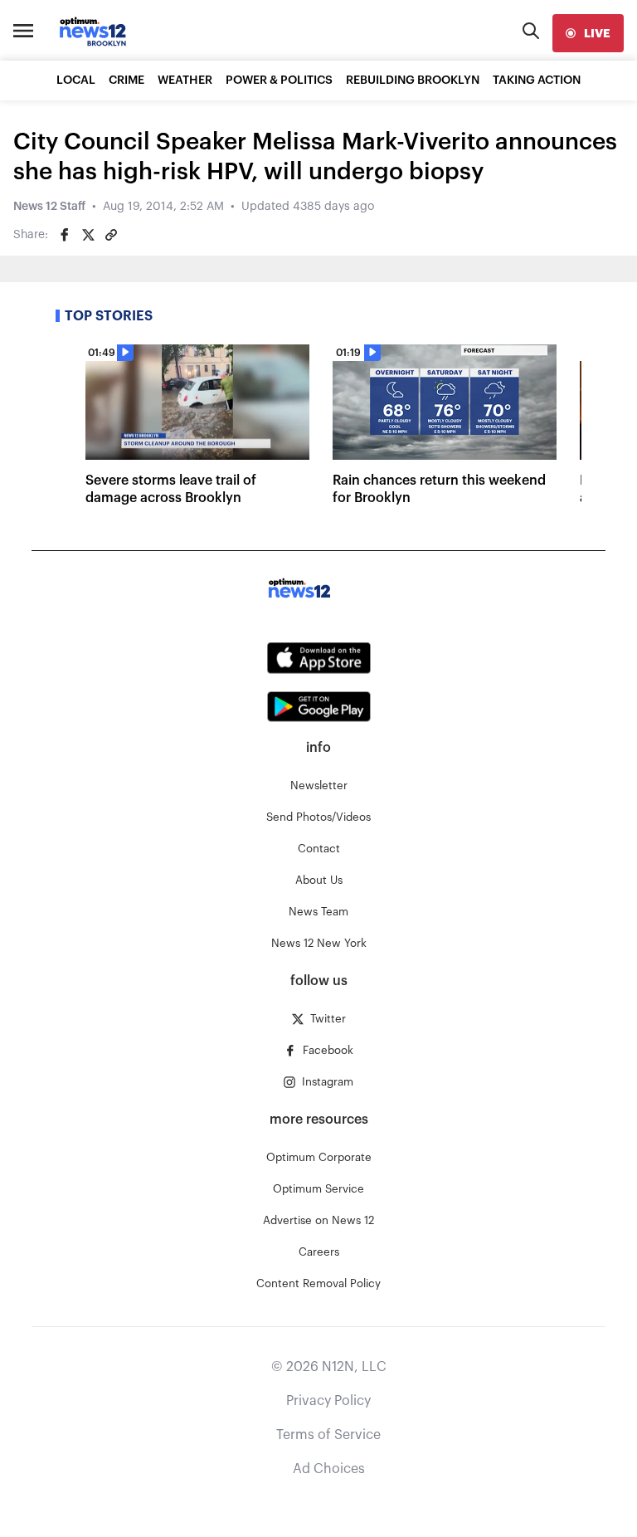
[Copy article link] (111, 235)
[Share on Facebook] (64, 235)
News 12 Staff (49, 206)
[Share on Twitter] (88, 235)
